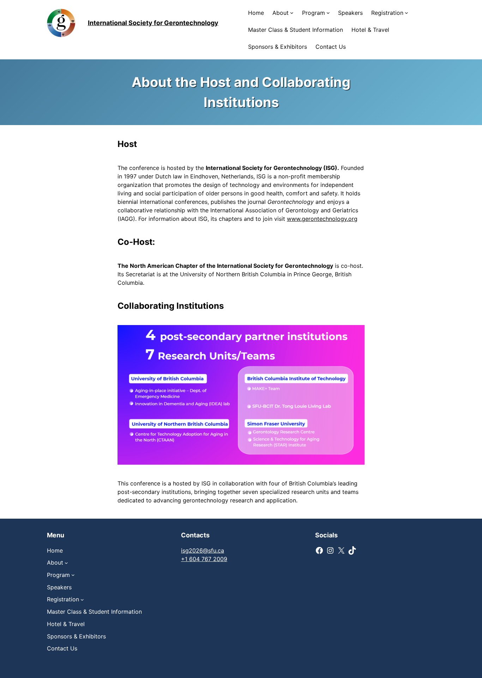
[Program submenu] (328, 12)
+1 (185, 558)
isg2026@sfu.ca (202, 550)
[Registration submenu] (406, 12)
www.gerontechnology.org (322, 218)
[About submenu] (292, 12)
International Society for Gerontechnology (153, 22)
